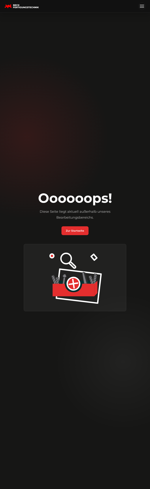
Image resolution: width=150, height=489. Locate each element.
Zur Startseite (75, 230)
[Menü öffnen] (142, 6)
